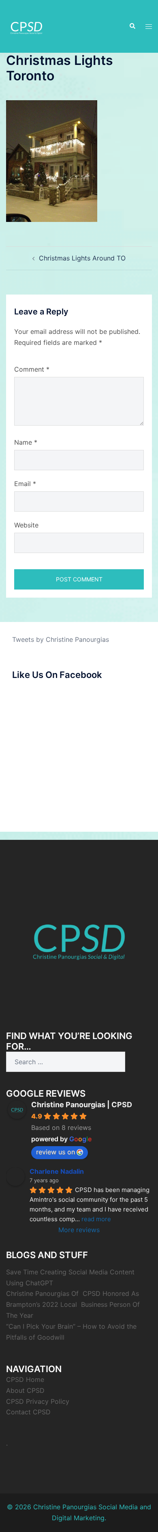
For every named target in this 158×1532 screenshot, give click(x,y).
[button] (132, 26)
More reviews (79, 1230)
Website (26, 525)
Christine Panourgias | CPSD (81, 1104)
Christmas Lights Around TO (82, 258)
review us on (55, 1152)
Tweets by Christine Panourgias (60, 639)
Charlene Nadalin (57, 1171)
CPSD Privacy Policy (37, 1401)
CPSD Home (25, 1379)
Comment (31, 369)
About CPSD (25, 1390)
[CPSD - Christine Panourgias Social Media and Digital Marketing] (79, 936)
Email (25, 484)
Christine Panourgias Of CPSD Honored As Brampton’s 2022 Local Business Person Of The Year (73, 1304)
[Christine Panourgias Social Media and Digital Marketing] (26, 26)
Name (25, 442)
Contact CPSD (28, 1412)
